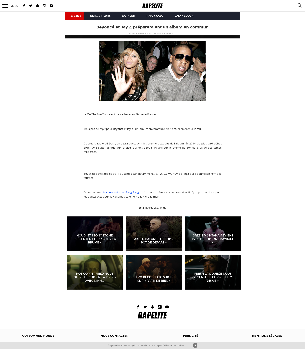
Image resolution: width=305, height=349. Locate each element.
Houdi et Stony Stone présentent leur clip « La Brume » (95, 239)
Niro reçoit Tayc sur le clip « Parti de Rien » (153, 278)
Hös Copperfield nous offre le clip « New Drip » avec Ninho (95, 277)
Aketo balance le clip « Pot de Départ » (153, 240)
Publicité (190, 336)
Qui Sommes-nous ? (38, 336)
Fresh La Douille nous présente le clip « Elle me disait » (212, 277)
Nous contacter (114, 336)
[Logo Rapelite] (152, 5)
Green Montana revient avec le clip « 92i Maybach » (212, 239)
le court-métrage (121, 192)
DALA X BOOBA (183, 15)
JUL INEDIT (128, 15)
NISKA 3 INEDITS (100, 15)
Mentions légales (267, 336)
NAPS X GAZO (154, 15)
